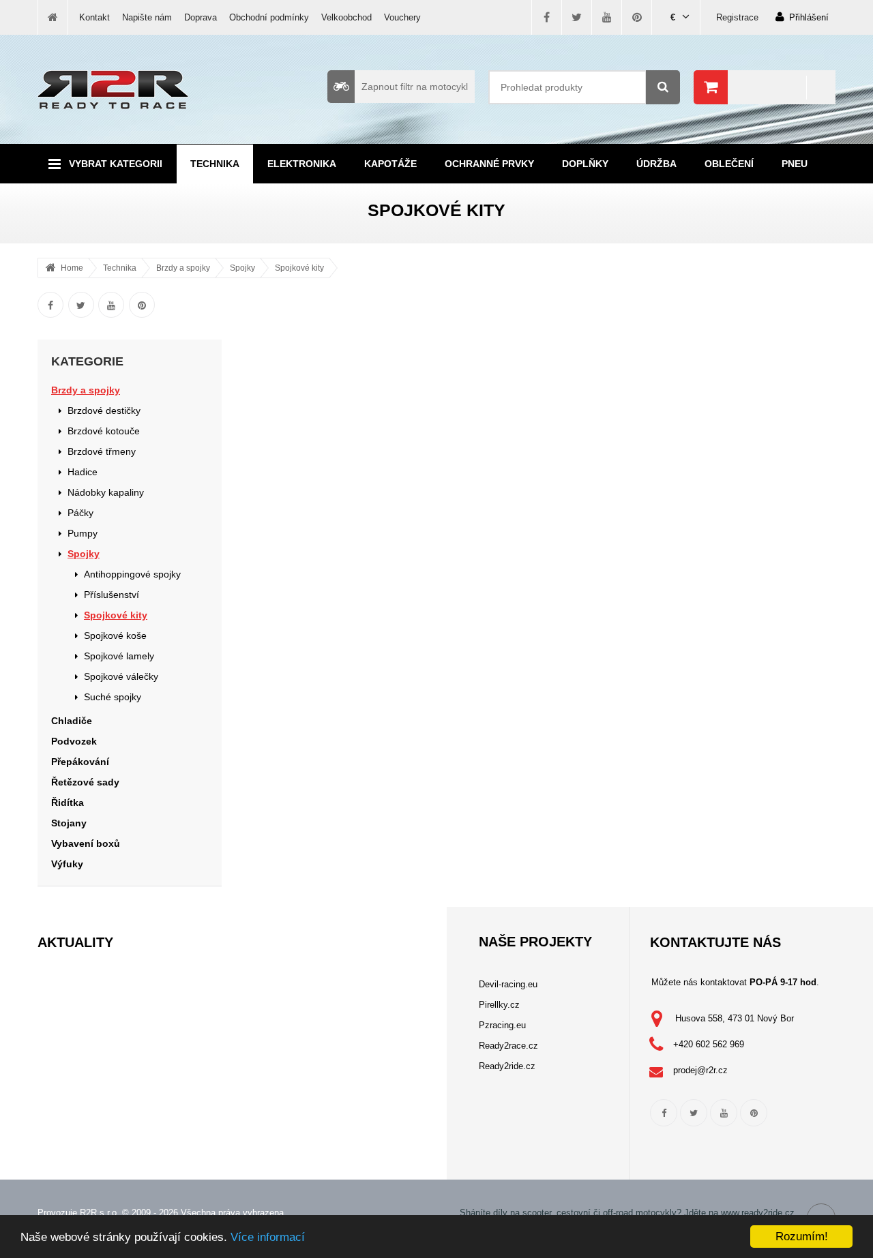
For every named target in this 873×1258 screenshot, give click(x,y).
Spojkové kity (299, 268)
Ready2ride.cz (507, 1066)
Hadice (83, 471)
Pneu (795, 163)
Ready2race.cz (508, 1045)
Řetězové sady (85, 782)
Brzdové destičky (104, 410)
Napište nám (147, 17)
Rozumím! (801, 1236)
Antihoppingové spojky (132, 574)
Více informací (268, 1237)
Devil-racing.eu (508, 984)
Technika (214, 163)
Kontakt (94, 17)
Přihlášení (809, 17)
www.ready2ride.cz (758, 1213)
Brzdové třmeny (102, 451)
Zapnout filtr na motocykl (414, 86)
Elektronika (301, 163)
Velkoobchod (346, 17)
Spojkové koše (115, 635)
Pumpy (83, 533)
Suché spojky (112, 696)
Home (72, 268)
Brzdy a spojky (183, 268)
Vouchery (402, 17)
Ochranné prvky (489, 163)
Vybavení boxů (85, 843)
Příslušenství (111, 594)
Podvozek (74, 741)
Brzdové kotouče (104, 430)
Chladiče (71, 720)
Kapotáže (390, 163)
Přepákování (80, 761)
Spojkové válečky (121, 676)
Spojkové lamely (119, 655)
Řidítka (67, 802)
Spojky (242, 268)
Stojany (69, 823)
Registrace (737, 17)
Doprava (200, 17)
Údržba (656, 163)
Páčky (80, 512)
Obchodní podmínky (269, 17)
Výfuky (67, 863)
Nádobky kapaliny (106, 492)
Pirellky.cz (499, 1005)
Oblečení (729, 163)
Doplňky (585, 163)
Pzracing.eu (502, 1025)
